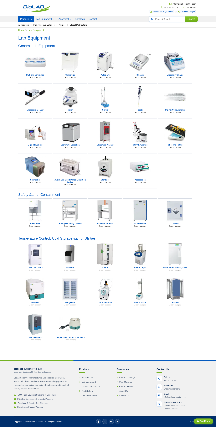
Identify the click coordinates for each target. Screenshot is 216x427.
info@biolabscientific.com (184, 4)
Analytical (63, 19)
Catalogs (80, 19)
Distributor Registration (163, 11)
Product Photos (126, 386)
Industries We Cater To (44, 25)
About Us (123, 391)
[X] (104, 421)
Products (25, 19)
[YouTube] (111, 421)
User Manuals (125, 382)
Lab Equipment (44, 19)
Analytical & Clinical (91, 386)
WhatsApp (191, 7)
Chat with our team (172, 389)
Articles (62, 25)
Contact (93, 19)
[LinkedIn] (117, 421)
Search (191, 19)
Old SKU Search (89, 396)
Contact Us (124, 396)
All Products (23, 25)
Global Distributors (78, 25)
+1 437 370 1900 (172, 7)
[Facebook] (98, 421)
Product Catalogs (127, 377)
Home (21, 30)
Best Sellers (87, 391)
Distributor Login (188, 11)
